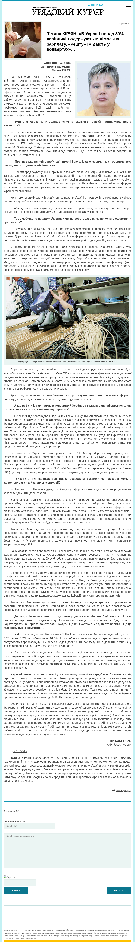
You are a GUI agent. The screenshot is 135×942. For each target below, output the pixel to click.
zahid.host (34, 938)
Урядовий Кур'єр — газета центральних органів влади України (68, 8)
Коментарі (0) (11, 811)
